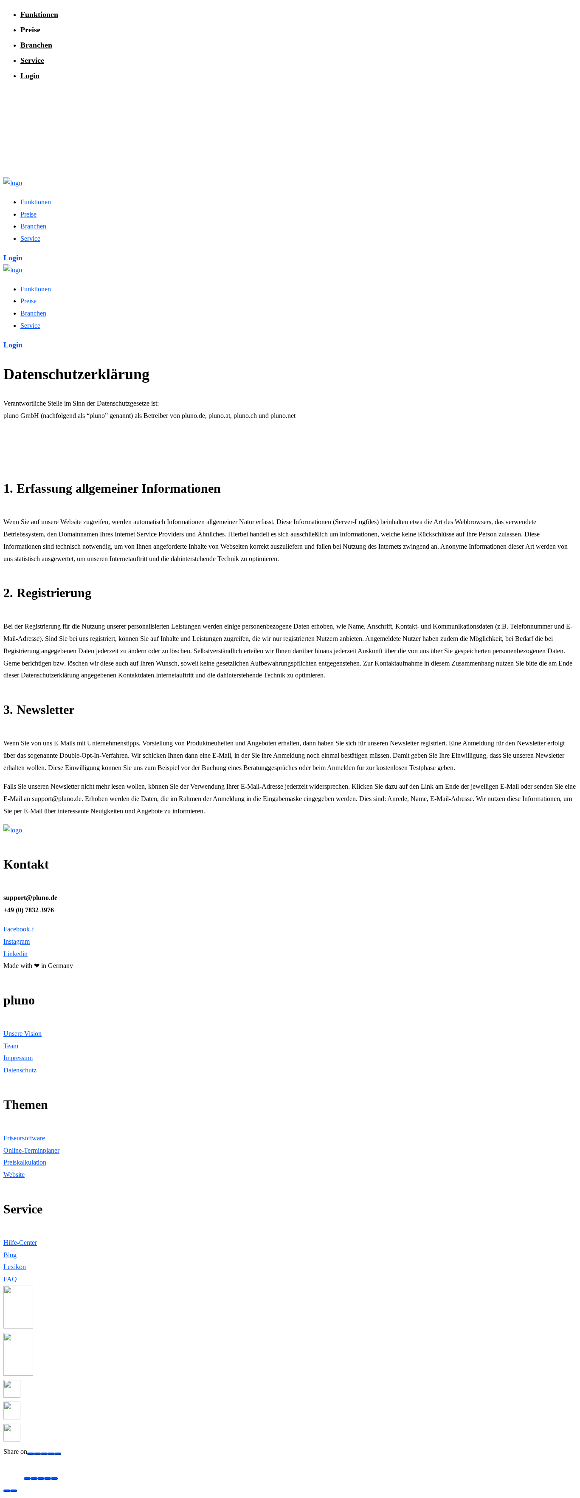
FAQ (10, 1279)
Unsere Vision (22, 1033)
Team (10, 1045)
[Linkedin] (57, 1454)
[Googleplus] (37, 1454)
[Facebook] (30, 1454)
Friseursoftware (24, 1138)
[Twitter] (44, 1454)
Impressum (18, 1057)
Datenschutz (20, 1070)
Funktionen (39, 14)
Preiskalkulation (24, 1162)
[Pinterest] (51, 1454)
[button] (13, 258)
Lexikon (14, 1266)
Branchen (36, 45)
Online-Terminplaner (31, 1150)
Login (29, 75)
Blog (10, 1254)
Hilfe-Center (20, 1242)
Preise (30, 29)
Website (14, 1174)
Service (32, 60)
